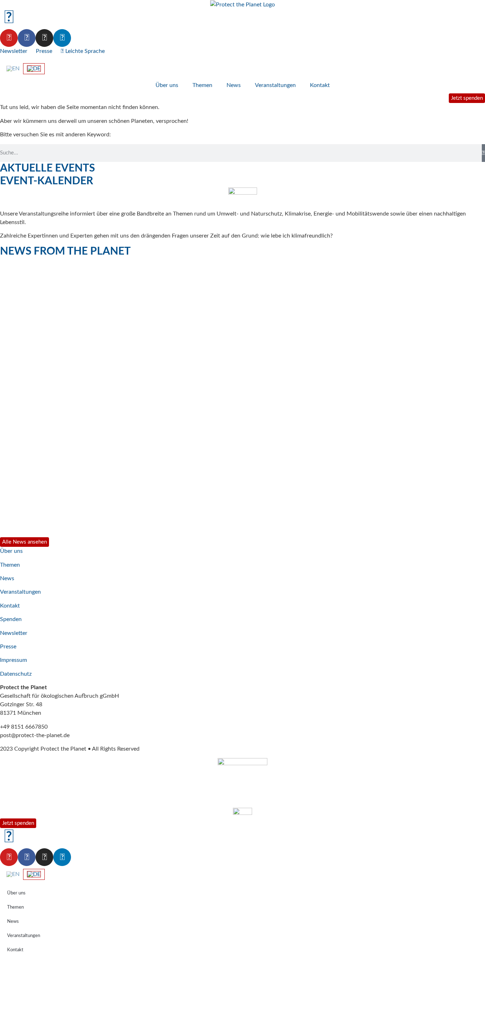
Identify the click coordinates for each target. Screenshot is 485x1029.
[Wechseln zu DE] (34, 68)
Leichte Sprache (84, 51)
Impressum (13, 660)
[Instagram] (44, 38)
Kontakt (320, 85)
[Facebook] (27, 38)
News (234, 85)
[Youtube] (9, 38)
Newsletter (13, 51)
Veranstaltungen (275, 85)
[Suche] (483, 153)
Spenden (11, 619)
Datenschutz (16, 674)
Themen (202, 85)
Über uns (167, 85)
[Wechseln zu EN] (13, 69)
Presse (44, 51)
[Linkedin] (62, 38)
